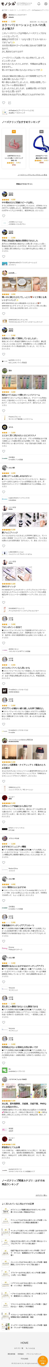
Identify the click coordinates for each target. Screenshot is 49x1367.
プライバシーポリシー (33, 1354)
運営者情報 (11, 1354)
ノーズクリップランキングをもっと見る (32, 175)
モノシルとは (30, 1348)
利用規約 (21, 1354)
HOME (24, 1342)
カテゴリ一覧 (18, 1348)
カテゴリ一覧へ (41, 1195)
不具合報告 (24, 1359)
